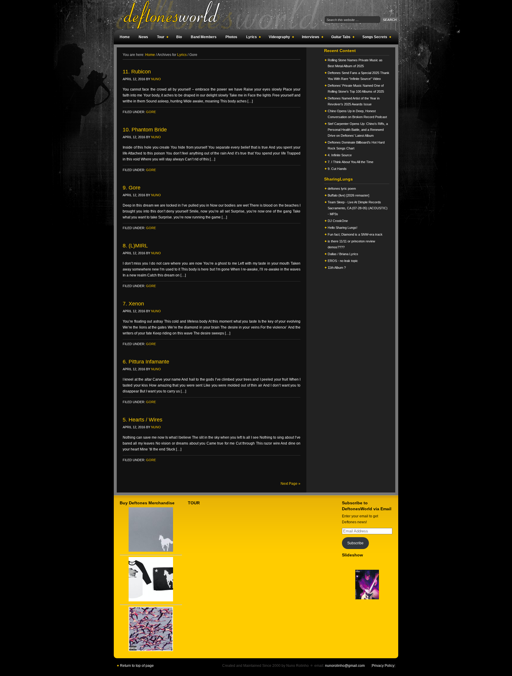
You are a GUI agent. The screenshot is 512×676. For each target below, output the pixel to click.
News (143, 37)
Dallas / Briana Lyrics (343, 254)
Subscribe (355, 543)
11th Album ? (337, 267)
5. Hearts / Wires (142, 420)
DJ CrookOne (338, 221)
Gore (151, 112)
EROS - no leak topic (343, 261)
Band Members (204, 37)
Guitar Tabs (339, 38)
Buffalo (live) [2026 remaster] (348, 195)
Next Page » (290, 484)
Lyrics (250, 38)
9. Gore (131, 188)
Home (125, 37)
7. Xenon (133, 304)
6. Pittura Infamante (146, 362)
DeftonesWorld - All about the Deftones (179, 15)
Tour (159, 38)
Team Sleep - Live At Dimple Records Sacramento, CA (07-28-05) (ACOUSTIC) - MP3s (358, 208)
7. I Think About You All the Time (350, 162)
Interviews (309, 38)
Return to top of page (137, 666)
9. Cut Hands (337, 168)
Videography (278, 38)
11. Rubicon (137, 72)
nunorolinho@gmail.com (345, 666)
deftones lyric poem (342, 188)
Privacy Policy (383, 666)
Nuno (156, 79)
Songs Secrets (373, 38)
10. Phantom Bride (145, 130)
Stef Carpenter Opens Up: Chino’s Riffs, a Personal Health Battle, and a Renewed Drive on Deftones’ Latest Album (358, 129)
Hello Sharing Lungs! (342, 227)
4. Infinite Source (340, 155)
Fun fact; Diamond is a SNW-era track (355, 234)
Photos (231, 37)
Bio (179, 37)
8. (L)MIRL (135, 246)
